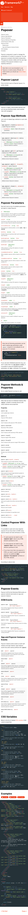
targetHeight (4, 306)
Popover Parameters (6, 38)
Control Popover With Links (7, 41)
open (2, 650)
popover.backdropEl (6, 425)
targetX (3, 285)
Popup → (24, 911)
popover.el (4, 415)
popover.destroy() (6, 489)
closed (3, 689)
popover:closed (5, 627)
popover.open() (7, 471)
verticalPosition (5, 225)
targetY (3, 292)
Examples (3, 50)
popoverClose (4, 684)
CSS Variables (4, 49)
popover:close (5, 620)
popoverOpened (5, 671)
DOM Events (5, 45)
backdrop (3, 232)
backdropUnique (5, 238)
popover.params (5, 445)
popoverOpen (4, 658)
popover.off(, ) (9, 505)
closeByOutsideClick (6, 258)
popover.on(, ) (8, 494)
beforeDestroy (5, 701)
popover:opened (5, 612)
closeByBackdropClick (7, 252)
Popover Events (5, 43)
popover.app (4, 411)
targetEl (3, 278)
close (2, 676)
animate (3, 271)
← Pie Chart (4, 911)
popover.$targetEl (6, 440)
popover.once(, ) (9, 499)
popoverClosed (5, 696)
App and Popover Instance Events (11, 47)
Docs (2, 7)
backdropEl (4, 244)
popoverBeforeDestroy (7, 709)
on (1, 320)
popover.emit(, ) (9, 515)
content (3, 219)
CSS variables (19, 720)
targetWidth (4, 300)
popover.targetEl (5, 435)
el (1, 211)
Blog (12, 7)
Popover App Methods (6, 36)
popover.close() (7, 481)
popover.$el (4, 420)
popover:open (4, 604)
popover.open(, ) (10, 459)
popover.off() (6, 510)
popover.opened (5, 450)
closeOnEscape (5, 264)
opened (3, 663)
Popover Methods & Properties (8, 40)
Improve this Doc (7, 27)
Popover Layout (5, 34)
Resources (7, 7)
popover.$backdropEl (6, 430)
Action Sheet (22, 71)
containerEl (4, 313)
